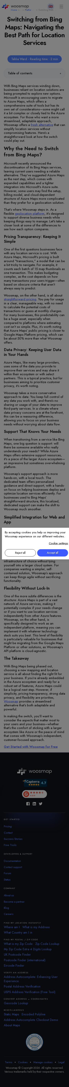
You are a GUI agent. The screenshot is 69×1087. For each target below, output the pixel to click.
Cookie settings (58, 543)
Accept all (52, 552)
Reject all (20, 552)
